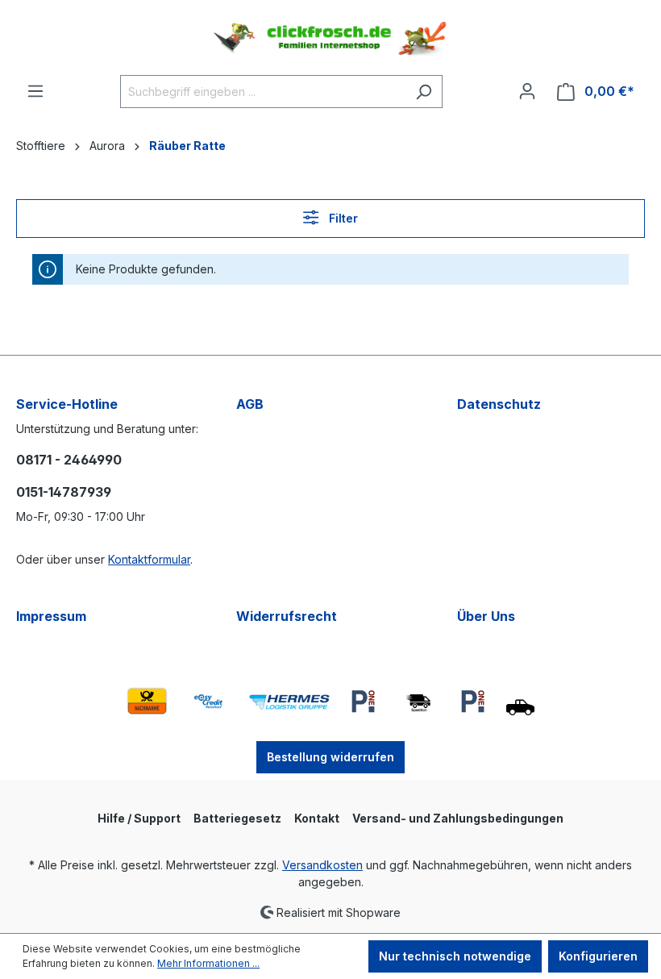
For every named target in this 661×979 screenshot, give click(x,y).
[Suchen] (424, 91)
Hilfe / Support (139, 818)
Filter (342, 218)
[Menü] (35, 91)
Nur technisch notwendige (455, 956)
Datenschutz (499, 404)
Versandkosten (322, 865)
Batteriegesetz (237, 818)
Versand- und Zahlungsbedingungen (457, 818)
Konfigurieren (598, 956)
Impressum (51, 616)
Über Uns (486, 616)
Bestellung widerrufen (330, 757)
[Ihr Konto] (527, 91)
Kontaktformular (149, 559)
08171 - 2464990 (69, 460)
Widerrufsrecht (286, 616)
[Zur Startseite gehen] (330, 37)
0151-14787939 (63, 492)
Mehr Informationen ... (208, 963)
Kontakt (316, 818)
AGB (250, 404)
